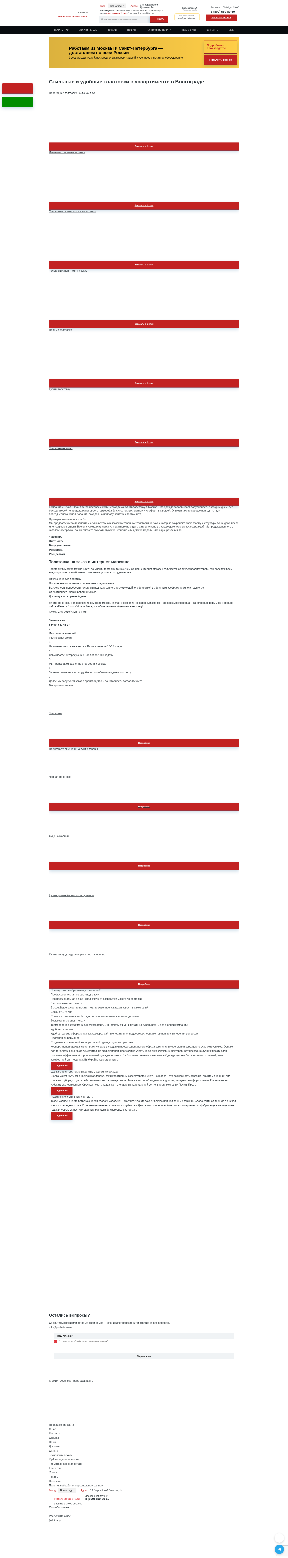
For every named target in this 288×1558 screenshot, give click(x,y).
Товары (112, 30)
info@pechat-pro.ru (60, 637)
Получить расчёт (220, 59)
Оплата (53, 1450)
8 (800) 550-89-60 (223, 11)
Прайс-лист (189, 30)
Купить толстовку (59, 389)
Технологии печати (158, 30)
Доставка (54, 1446)
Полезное (55, 1481)
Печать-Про (61, 30)
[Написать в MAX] (279, 1538)
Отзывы (54, 1437)
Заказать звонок (221, 18)
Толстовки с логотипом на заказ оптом (72, 211)
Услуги (53, 1472)
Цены (52, 1442)
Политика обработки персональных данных (76, 1485)
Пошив (131, 30)
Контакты (212, 30)
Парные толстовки (60, 329)
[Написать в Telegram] (279, 1549)
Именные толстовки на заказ (67, 152)
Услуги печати (88, 30)
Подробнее (144, 743)
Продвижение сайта (61, 1424)
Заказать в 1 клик (144, 146)
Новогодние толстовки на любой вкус (72, 93)
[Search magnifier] (159, 19)
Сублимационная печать (64, 1459)
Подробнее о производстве (216, 47)
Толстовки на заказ (60, 448)
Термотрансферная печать (65, 1463)
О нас (52, 1429)
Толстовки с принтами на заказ (68, 270)
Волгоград (116, 6)
